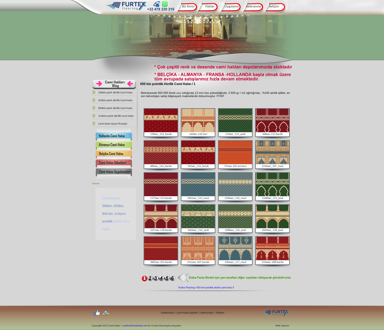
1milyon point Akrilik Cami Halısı (116, 116)
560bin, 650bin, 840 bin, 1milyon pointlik (114, 213)
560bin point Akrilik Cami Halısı (115, 92)
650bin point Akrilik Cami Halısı (115, 100)
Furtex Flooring (186, 287)
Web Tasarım (282, 325)
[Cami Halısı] (126, 11)
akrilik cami (121, 221)
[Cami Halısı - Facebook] (97, 313)
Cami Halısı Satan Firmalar (112, 123)
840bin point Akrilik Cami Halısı (115, 108)
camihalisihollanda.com (134, 325)
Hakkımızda (167, 312)
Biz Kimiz (188, 6)
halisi (106, 229)
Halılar (209, 6)
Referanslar (254, 6)
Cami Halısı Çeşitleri (187, 312)
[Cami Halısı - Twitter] (105, 313)
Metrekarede (111, 198)
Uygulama (232, 6)
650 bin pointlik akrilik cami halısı (215, 287)
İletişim (274, 6)
